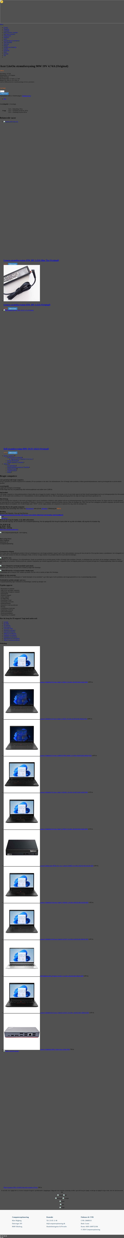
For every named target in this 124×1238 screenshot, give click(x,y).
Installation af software (10, 635)
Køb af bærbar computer (11, 32)
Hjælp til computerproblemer (12, 640)
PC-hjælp (6, 623)
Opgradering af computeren (11, 40)
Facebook (6, 50)
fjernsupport (29, 508)
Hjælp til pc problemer (10, 633)
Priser (5, 52)
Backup (6, 45)
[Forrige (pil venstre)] (0, 1237)
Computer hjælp (8, 628)
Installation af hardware (10, 636)
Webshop (6, 29)
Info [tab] (5, 99)
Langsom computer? (9, 34)
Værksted (6, 31)
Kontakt (6, 53)
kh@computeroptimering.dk (55, 1223)
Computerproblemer (9, 632)
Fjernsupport (7, 35)
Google (6, 49)
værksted (44, 508)
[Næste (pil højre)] (2, 1237)
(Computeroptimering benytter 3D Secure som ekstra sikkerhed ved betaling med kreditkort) (31, 515)
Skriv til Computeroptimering (9, 529)
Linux (5, 39)
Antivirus (6, 44)
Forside (6, 27)
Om (5, 55)
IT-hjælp (6, 622)
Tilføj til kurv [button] (12, 264)
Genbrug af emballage (10, 47)
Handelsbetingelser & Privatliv (56, 1226)
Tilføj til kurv (4, 93)
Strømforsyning (26, 96)
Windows (6, 37)
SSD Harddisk (8, 42)
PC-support (7, 625)
